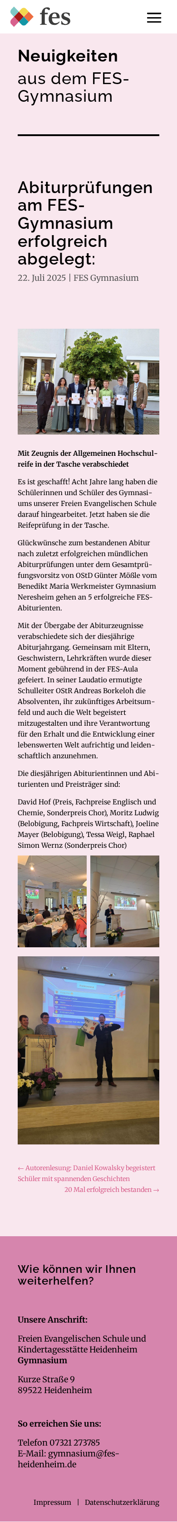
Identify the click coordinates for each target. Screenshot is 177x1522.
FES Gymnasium (106, 278)
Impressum (53, 1502)
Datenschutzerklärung (122, 1502)
